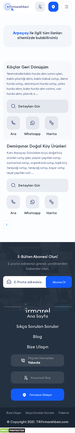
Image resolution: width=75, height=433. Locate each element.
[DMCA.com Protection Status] (12, 430)
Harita (51, 134)
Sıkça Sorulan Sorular (37, 326)
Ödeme (63, 413)
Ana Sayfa (37, 316)
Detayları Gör (29, 106)
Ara (13, 134)
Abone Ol (58, 282)
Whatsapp (32, 134)
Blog (37, 336)
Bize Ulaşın (37, 346)
